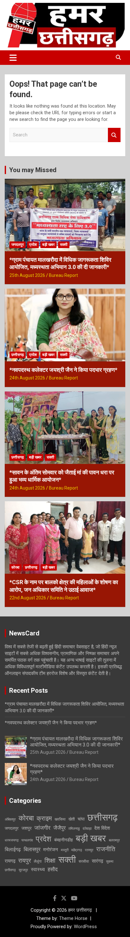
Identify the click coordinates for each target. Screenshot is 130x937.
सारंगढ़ (97, 861)
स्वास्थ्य (38, 869)
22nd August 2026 (27, 597)
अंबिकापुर (10, 819)
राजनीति (105, 849)
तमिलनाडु (74, 829)
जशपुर (26, 828)
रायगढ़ (10, 861)
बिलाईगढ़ (13, 849)
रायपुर (24, 860)
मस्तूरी (64, 850)
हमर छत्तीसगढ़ (80, 910)
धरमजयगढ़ (12, 840)
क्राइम (44, 818)
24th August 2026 (27, 377)
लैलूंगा (38, 861)
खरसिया (60, 819)
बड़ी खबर (48, 244)
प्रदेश (33, 244)
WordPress (85, 926)
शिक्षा (50, 860)
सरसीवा (84, 861)
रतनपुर (89, 850)
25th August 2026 (27, 275)
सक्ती (64, 244)
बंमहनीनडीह (63, 839)
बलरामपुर (114, 840)
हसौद (53, 869)
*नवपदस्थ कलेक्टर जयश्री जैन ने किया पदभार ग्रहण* (63, 369)
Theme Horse (73, 918)
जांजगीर (42, 827)
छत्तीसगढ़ (17, 355)
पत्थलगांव (27, 840)
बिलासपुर (32, 849)
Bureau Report (63, 275)
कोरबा (15, 567)
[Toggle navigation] (13, 57)
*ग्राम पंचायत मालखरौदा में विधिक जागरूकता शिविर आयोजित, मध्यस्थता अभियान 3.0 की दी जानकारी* (76, 742)
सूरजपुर (23, 870)
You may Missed (32, 170)
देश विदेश (102, 828)
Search (114, 135)
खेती (71, 819)
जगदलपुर (17, 244)
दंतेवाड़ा (87, 829)
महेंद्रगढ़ (76, 850)
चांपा (81, 818)
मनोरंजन (50, 850)
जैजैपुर (59, 828)
